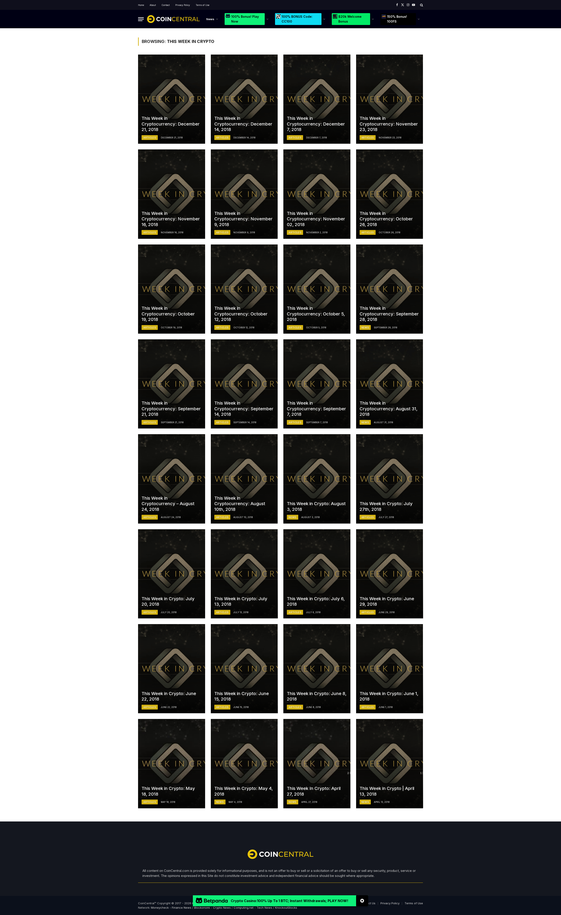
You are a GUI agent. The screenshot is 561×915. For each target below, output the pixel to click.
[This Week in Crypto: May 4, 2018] (244, 763)
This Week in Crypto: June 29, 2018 (387, 601)
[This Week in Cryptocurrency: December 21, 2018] (171, 99)
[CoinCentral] (173, 19)
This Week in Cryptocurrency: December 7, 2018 (316, 124)
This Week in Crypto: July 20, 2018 (168, 601)
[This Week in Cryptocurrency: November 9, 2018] (244, 194)
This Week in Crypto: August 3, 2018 (316, 506)
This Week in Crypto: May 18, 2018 (168, 791)
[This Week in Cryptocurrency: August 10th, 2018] (244, 478)
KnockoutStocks (286, 907)
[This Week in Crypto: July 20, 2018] (171, 573)
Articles (149, 137)
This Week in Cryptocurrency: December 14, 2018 (243, 124)
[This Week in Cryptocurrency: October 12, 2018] (244, 289)
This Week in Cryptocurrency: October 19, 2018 (168, 314)
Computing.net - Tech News (253, 907)
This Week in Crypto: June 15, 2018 (241, 696)
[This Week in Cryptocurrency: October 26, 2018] (389, 194)
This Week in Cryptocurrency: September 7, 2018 (316, 408)
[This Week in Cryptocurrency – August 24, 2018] (171, 478)
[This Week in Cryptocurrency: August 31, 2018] (389, 383)
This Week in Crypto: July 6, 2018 (316, 601)
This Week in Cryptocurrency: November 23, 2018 (389, 124)
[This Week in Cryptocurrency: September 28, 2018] (389, 289)
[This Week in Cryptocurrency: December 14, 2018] (244, 99)
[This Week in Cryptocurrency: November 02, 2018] (316, 194)
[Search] (421, 5)
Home (141, 5)
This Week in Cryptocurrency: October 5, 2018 (316, 314)
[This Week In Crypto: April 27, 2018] (316, 763)
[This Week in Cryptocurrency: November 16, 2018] (171, 194)
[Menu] (141, 19)
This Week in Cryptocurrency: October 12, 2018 (241, 314)
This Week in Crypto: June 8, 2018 (316, 696)
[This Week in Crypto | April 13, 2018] (389, 763)
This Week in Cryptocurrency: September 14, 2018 (243, 408)
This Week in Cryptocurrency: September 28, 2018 (389, 314)
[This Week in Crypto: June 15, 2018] (244, 668)
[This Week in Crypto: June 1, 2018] (389, 668)
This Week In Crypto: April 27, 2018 (314, 791)
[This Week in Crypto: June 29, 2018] (389, 573)
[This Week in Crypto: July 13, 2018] (244, 573)
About (153, 5)
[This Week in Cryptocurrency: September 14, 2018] (244, 383)
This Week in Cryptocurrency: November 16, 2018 (171, 219)
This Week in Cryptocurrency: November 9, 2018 (243, 219)
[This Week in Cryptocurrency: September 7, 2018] (316, 383)
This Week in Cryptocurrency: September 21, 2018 (171, 408)
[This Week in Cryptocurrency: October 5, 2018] (316, 289)
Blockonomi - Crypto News (212, 907)
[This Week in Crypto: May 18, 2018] (171, 763)
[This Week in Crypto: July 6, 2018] (316, 573)
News (210, 19)
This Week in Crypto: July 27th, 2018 (386, 506)
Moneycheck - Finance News (171, 907)
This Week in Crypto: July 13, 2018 (240, 601)
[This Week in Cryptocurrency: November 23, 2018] (389, 99)
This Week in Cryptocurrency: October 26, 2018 (386, 219)
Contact (166, 5)
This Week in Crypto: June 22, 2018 (169, 696)
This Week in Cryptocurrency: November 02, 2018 (316, 219)
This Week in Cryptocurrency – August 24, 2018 (168, 504)
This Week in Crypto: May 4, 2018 (243, 791)
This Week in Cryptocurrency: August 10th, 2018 (239, 504)
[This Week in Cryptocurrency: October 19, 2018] (171, 289)
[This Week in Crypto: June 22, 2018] (171, 668)
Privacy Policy (182, 5)
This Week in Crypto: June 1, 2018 (389, 696)
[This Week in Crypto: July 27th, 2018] (389, 478)
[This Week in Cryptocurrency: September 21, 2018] (171, 383)
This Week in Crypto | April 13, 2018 (387, 791)
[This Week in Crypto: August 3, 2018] (316, 478)
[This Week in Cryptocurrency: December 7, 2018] (316, 99)
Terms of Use (202, 5)
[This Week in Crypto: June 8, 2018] (316, 668)
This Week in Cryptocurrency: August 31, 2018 (388, 408)
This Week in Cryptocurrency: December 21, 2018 (171, 124)
